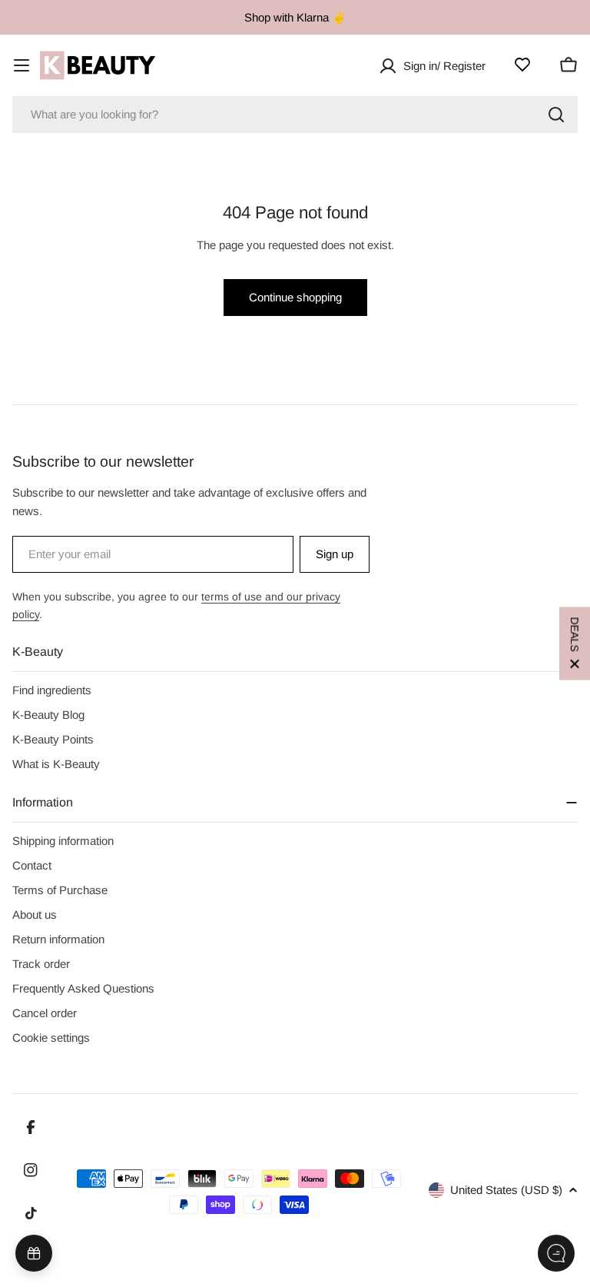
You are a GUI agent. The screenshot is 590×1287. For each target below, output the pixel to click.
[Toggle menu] (21, 65)
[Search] (556, 114)
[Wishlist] (522, 64)
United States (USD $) (506, 1189)
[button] (574, 643)
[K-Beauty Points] (33, 1253)
